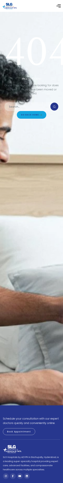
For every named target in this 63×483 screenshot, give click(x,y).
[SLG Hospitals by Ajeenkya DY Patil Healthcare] (9, 6)
